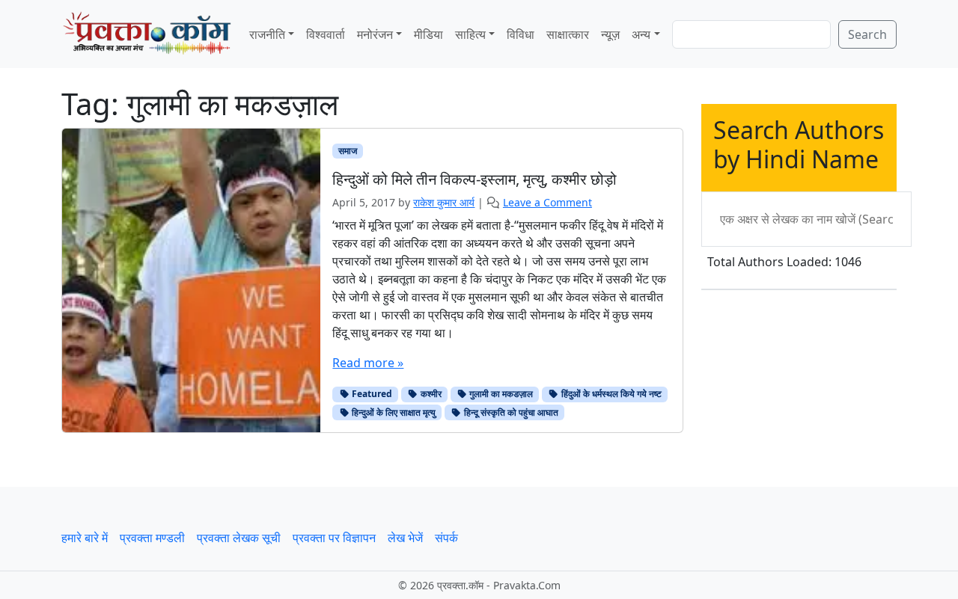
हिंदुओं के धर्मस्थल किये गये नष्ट (610, 393)
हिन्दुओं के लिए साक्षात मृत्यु (393, 412)
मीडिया (428, 34)
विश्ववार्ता (325, 34)
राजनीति (267, 34)
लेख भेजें (405, 537)
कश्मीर (430, 393)
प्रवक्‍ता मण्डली (152, 537)
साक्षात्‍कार (567, 34)
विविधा (520, 34)
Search (867, 34)
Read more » (367, 362)
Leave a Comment (547, 202)
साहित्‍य (470, 34)
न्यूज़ (610, 34)
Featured (371, 393)
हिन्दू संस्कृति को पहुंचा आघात (510, 412)
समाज (347, 150)
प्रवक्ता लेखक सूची (239, 537)
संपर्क (446, 537)
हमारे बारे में (84, 537)
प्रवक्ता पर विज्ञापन (334, 537)
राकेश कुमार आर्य (444, 202)
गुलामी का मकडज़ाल (500, 393)
